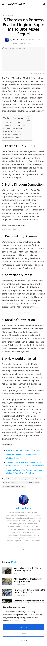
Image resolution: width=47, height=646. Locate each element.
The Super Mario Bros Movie (29, 482)
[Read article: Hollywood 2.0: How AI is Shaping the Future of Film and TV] (7, 592)
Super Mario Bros (9, 482)
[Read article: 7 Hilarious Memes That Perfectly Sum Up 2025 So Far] (7, 581)
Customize (24, 634)
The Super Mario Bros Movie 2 (14, 486)
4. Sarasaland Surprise (11, 131)
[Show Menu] (3, 4)
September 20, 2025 (19, 595)
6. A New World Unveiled (12, 137)
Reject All (23, 640)
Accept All (23, 627)
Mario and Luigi (21, 479)
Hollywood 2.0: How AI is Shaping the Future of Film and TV (29, 591)
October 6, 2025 (18, 573)
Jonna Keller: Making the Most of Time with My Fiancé (27, 569)
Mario (10, 479)
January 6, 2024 (34, 40)
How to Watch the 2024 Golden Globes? (23, 450)
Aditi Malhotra (18, 40)
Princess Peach (35, 479)
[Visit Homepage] (23, 4)
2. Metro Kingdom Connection (14, 125)
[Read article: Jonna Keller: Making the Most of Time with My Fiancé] (7, 570)
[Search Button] (44, 4)
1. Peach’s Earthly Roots (12, 122)
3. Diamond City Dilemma (12, 128)
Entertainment (12, 15)
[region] (23, 624)
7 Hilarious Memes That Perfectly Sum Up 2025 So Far (27, 580)
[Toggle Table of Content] (27, 118)
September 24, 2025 (19, 584)
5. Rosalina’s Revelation (12, 134)
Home (4, 15)
